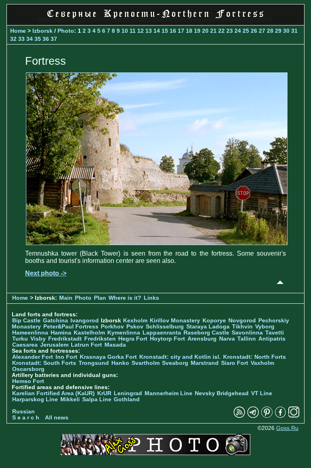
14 (156, 31)
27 (262, 31)
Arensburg (202, 339)
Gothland (127, 399)
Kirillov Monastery (175, 321)
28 (270, 31)
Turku (20, 339)
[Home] (155, 20)
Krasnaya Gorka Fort (108, 357)
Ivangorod (84, 321)
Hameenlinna (30, 333)
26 (254, 31)
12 (140, 31)
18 (189, 31)
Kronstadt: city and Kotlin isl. (180, 357)
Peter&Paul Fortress (70, 327)
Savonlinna (247, 333)
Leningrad (128, 393)
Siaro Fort (234, 363)
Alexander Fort (32, 357)
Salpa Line (96, 399)
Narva (227, 339)
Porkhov (112, 327)
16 (173, 31)
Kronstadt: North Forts (254, 357)
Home (18, 31)
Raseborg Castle (206, 333)
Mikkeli (70, 399)
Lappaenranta (162, 333)
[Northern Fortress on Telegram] (253, 416)
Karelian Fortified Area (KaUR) (53, 393)
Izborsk (42, 31)
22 (221, 31)
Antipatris (271, 339)
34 (29, 39)
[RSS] (239, 416)
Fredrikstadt (65, 339)
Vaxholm (262, 363)
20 (205, 31)
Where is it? (125, 298)
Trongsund (94, 363)
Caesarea (25, 345)
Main (65, 298)
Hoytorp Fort (167, 339)
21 (213, 31)
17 (181, 31)
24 (237, 31)
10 (124, 31)
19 (197, 31)
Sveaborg (175, 363)
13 (148, 31)
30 (286, 31)
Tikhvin (242, 327)
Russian (23, 412)
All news (56, 418)
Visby (38, 339)
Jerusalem (54, 345)
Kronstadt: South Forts (44, 363)
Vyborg (265, 327)
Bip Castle (26, 321)
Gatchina (55, 321)
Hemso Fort (28, 381)
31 (294, 31)
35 (37, 39)
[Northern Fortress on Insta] (294, 416)
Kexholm (135, 321)
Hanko (120, 363)
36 (46, 39)
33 (21, 39)
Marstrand (205, 363)
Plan (100, 298)
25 (246, 31)
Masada (115, 345)
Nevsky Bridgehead (222, 393)
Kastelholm (89, 333)
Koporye (214, 321)
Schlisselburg (165, 327)
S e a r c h (25, 418)
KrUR (104, 393)
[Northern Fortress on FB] (280, 416)
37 (54, 39)
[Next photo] (156, 242)
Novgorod (242, 321)
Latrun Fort (86, 345)
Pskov (134, 327)
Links (151, 298)
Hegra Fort (132, 339)
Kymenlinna (123, 333)
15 (165, 31)
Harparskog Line (35, 399)
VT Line (261, 393)
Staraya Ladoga (208, 327)
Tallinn (246, 339)
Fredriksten (100, 339)
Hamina (61, 333)
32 (13, 39)
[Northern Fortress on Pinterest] (267, 416)
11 (133, 31)
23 (229, 31)
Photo (66, 31)
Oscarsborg (28, 369)
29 (278, 31)
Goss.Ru (287, 428)
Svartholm (146, 363)
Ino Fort (66, 357)
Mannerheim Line (168, 393)
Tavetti (274, 333)
